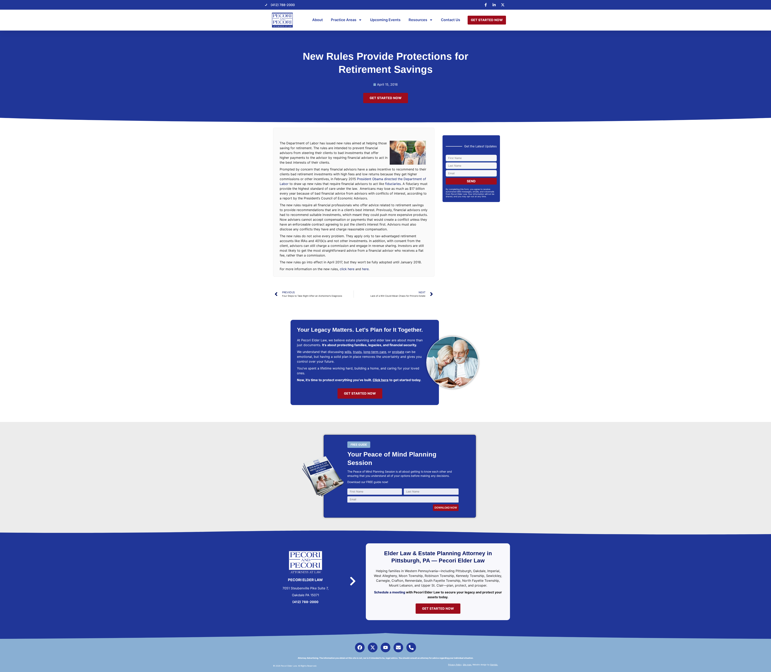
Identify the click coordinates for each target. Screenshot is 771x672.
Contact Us (450, 20)
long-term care (374, 352)
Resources (418, 20)
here (365, 269)
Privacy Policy (455, 664)
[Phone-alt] (411, 647)
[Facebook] (360, 647)
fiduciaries (393, 184)
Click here (381, 380)
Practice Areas (343, 20)
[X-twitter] (372, 647)
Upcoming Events (385, 20)
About (317, 20)
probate (398, 352)
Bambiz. (494, 664)
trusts (357, 352)
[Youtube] (385, 647)
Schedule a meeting (389, 592)
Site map (467, 664)
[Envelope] (398, 647)
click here (347, 269)
